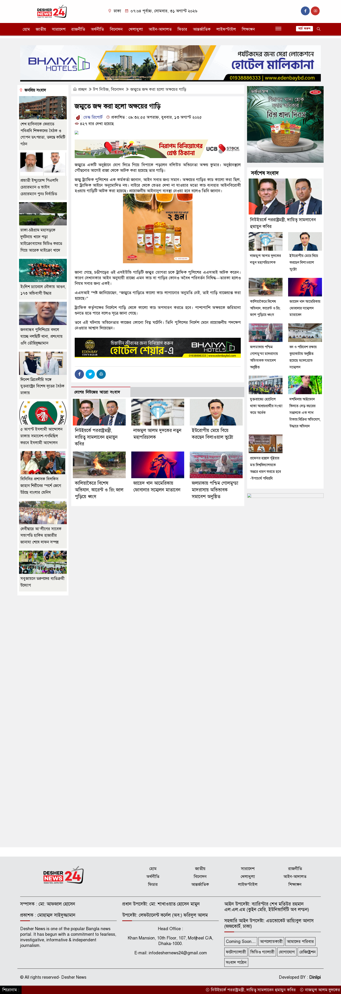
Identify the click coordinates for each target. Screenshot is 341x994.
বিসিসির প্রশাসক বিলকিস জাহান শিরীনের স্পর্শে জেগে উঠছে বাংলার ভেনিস (40, 486)
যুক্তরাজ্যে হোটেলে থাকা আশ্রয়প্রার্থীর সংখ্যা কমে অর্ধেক (266, 406)
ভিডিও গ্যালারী (262, 952)
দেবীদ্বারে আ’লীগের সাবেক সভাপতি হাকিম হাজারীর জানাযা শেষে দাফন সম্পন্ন (40, 535)
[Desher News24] (55, 11)
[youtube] (315, 10)
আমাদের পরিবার (300, 941)
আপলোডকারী (271, 941)
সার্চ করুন (304, 28)
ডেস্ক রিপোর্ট (92, 117)
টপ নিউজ (101, 89)
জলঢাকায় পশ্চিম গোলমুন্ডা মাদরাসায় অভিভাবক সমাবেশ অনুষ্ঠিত (215, 490)
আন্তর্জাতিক (202, 29)
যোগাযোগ (287, 952)
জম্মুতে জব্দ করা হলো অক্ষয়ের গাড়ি (158, 89)
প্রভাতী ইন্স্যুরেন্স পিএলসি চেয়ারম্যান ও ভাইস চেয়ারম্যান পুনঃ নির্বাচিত (39, 187)
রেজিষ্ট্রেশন (307, 952)
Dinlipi (315, 977)
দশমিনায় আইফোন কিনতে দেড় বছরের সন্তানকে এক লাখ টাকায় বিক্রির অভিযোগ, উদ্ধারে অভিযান (305, 412)
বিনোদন (116, 29)
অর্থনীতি (97, 29)
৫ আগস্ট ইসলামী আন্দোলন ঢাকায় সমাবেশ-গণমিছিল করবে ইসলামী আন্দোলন (41, 436)
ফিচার (182, 29)
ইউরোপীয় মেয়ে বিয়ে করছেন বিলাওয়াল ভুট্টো (304, 262)
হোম (26, 29)
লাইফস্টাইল (226, 29)
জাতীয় (41, 29)
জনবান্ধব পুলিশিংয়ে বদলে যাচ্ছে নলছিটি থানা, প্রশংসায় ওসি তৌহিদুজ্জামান (41, 336)
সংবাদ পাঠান (236, 962)
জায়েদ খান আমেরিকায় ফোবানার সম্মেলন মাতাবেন (305, 308)
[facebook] (305, 10)
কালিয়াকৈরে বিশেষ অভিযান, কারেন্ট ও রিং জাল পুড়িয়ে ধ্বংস (99, 490)
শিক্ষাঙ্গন (248, 29)
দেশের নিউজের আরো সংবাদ (97, 392)
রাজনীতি (78, 29)
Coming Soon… (241, 941)
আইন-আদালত (160, 29)
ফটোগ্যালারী (236, 952)
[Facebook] (79, 374)
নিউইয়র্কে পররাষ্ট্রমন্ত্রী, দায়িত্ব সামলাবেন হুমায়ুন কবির (96, 437)
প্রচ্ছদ (82, 89)
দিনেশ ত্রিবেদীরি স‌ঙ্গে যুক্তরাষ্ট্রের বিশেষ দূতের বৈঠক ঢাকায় (42, 386)
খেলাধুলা (136, 29)
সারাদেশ (58, 29)
